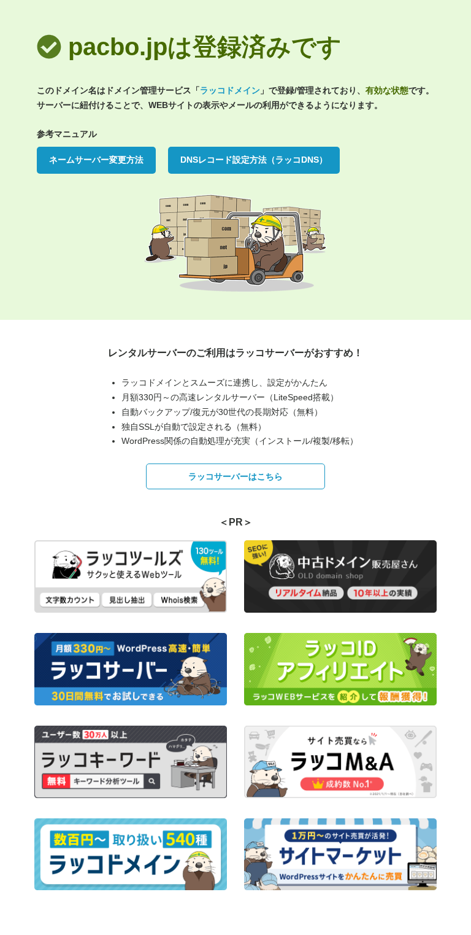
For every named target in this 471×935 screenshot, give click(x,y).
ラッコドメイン (230, 90)
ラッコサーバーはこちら (235, 476)
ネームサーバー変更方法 (96, 160)
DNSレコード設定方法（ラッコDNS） (253, 160)
